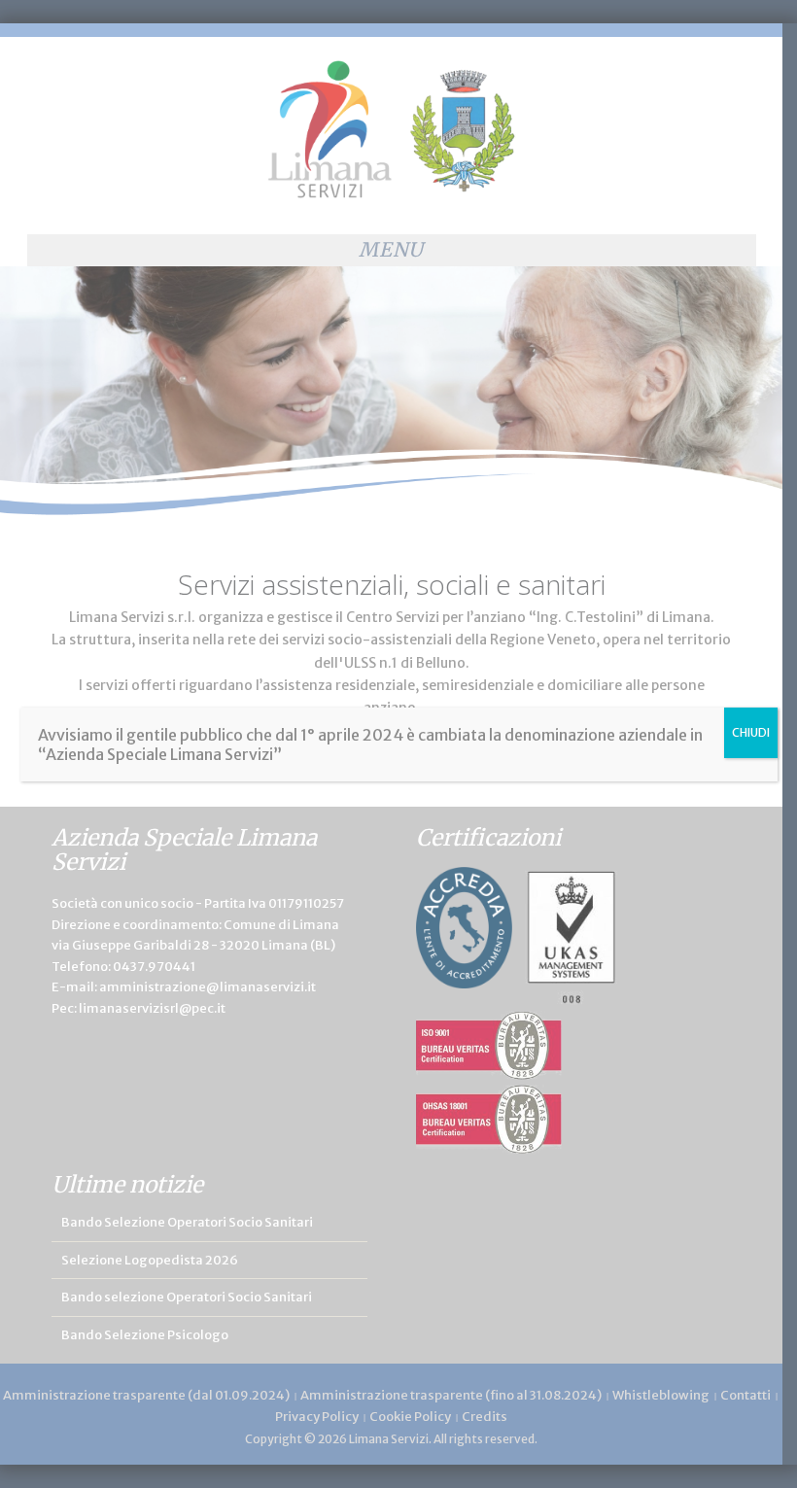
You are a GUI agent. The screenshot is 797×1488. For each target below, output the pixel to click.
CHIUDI (751, 732)
